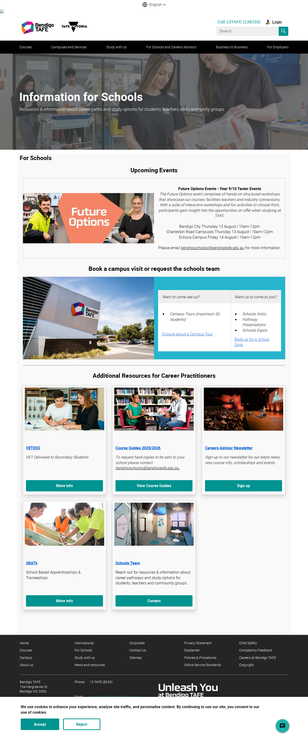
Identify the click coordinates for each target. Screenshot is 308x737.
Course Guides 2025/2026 (138, 448)
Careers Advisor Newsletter (229, 448)
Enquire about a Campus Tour (187, 334)
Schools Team (128, 563)
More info (64, 485)
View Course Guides (154, 485)
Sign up (243, 485)
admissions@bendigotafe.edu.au (114, 696)
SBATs (31, 563)
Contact (153, 600)
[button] (154, 4)
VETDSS (33, 448)
